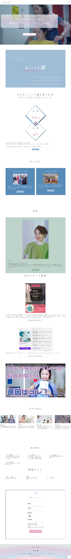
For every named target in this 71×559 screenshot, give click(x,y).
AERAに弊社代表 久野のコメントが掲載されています (13, 464)
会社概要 (24, 553)
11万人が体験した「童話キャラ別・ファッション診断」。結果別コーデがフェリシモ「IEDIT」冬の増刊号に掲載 (34, 457)
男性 (30, 515)
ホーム (19, 553)
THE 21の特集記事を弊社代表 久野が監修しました (56, 457)
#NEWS (11, 454)
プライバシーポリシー (42, 553)
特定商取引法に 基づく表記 (32, 553)
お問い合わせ (51, 553)
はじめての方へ (29, 34)
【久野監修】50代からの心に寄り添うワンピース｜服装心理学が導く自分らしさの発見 (13, 457)
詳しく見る (35, 149)
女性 (30, 516)
